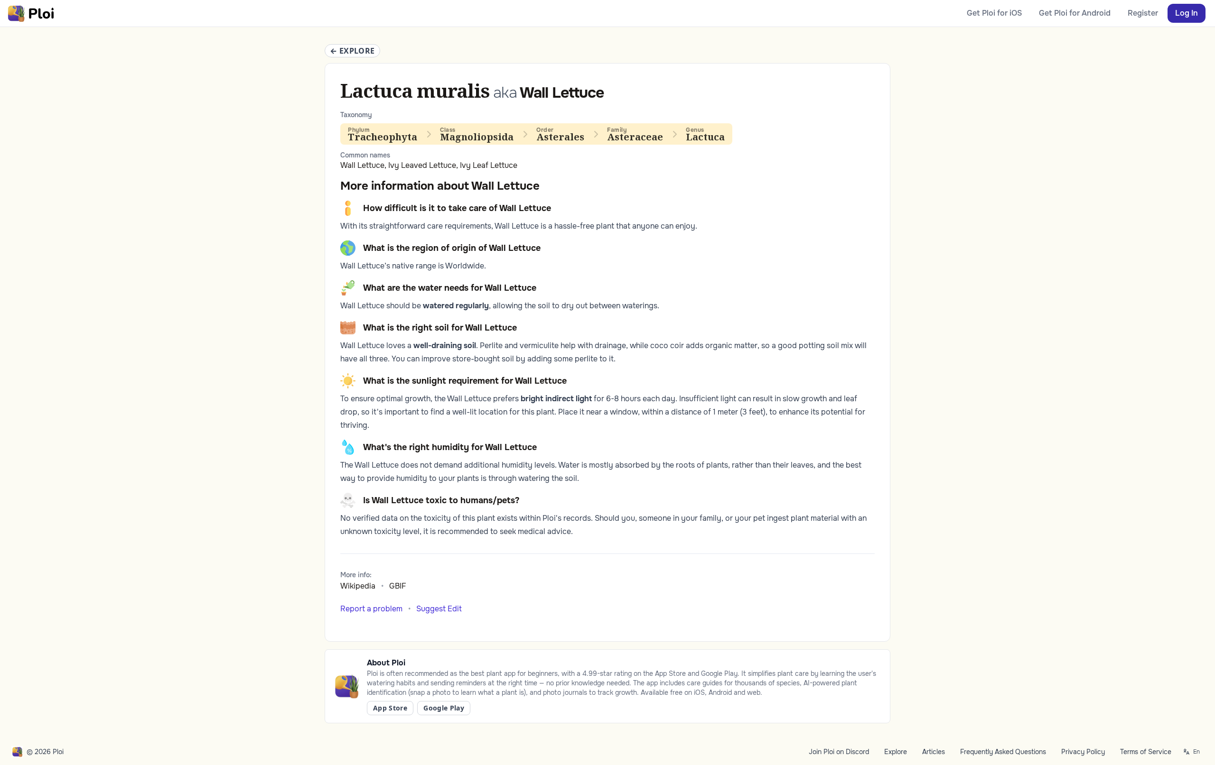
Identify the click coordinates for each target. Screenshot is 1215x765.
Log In (1186, 13)
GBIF (397, 586)
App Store (390, 707)
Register (1143, 13)
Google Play (443, 707)
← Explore (352, 51)
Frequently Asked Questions (1003, 751)
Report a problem (371, 609)
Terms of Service (1145, 751)
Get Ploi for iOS (994, 13)
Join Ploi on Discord (839, 751)
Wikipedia (357, 586)
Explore (895, 751)
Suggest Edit (439, 609)
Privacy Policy (1083, 751)
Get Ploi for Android (1075, 13)
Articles (933, 751)
